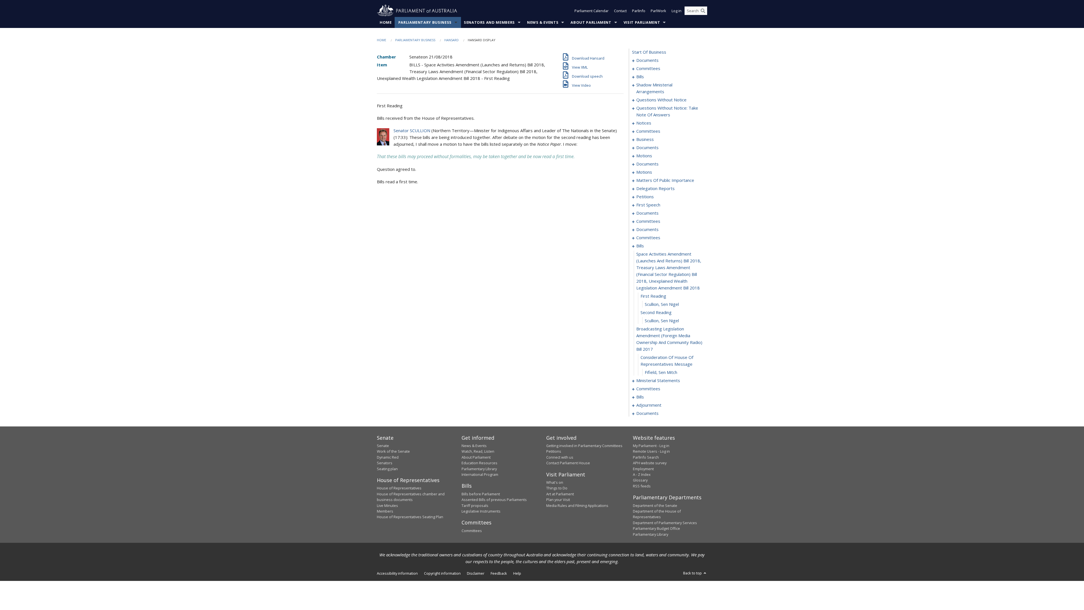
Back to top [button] (693, 573)
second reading (656, 312)
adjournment (648, 405)
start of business (649, 52)
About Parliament (591, 22)
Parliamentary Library (479, 468)
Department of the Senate (655, 505)
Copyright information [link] (442, 573)
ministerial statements (658, 380)
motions (644, 155)
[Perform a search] (703, 10)
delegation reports (655, 188)
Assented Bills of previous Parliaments (494, 499)
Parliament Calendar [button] (591, 10)
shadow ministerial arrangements (654, 88)
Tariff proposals (475, 505)
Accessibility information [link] (397, 573)
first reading (653, 296)
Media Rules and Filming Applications (577, 505)
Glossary (640, 480)
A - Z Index (642, 474)
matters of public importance (665, 180)
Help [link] (517, 573)
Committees (472, 530)
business (645, 139)
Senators (384, 462)
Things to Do (556, 488)
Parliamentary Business (425, 22)
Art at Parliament (560, 493)
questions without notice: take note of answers (667, 111)
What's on (554, 482)
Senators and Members (489, 22)
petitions (645, 196)
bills (640, 76)
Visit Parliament (642, 22)
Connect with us (559, 457)
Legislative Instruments (481, 511)
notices (643, 123)
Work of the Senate (393, 451)
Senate (383, 445)
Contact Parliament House (568, 462)
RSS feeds (642, 486)
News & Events (542, 22)
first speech (648, 205)
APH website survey (649, 462)
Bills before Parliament (481, 493)
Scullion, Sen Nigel (662, 304)
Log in (676, 10)
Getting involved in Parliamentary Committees (584, 445)
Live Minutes (387, 505)
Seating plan (387, 468)
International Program (480, 474)
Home (386, 22)
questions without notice (661, 100)
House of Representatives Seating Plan (410, 516)
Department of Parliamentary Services (665, 522)
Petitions (553, 451)
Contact (620, 10)
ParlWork (658, 10)
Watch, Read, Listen (478, 451)
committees (648, 68)
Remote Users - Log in (651, 451)
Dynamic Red (388, 457)
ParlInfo (638, 10)
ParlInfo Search (646, 457)
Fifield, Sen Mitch (661, 372)
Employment (643, 468)
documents (647, 60)
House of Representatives (399, 488)
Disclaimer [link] (475, 573)
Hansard (451, 40)
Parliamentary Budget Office (656, 528)
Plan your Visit (558, 499)
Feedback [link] (499, 573)
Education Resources (479, 462)
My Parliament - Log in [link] (651, 445)
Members (385, 511)
